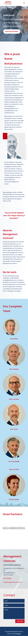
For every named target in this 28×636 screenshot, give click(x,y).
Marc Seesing (14, 369)
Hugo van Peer (14, 469)
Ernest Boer (14, 339)
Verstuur (20, 621)
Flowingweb (17, 633)
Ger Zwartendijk (14, 461)
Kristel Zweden (14, 499)
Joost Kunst (14, 429)
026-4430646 (7, 578)
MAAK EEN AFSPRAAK (11, 31)
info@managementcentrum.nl (12, 582)
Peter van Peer (14, 399)
